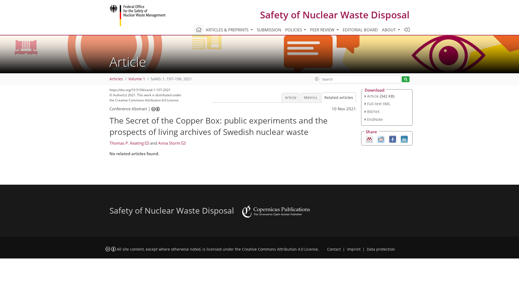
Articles (116, 79)
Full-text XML (378, 103)
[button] (317, 79)
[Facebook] (392, 138)
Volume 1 (136, 79)
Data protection (381, 249)
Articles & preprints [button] (227, 29)
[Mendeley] (369, 138)
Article (291, 97)
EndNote (375, 119)
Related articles (338, 97)
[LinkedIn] (404, 138)
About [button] (389, 29)
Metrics (310, 97)
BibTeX (373, 111)
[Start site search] (406, 79)
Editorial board (360, 29)
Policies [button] (294, 29)
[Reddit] (381, 138)
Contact (334, 249)
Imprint (354, 249)
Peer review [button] (322, 29)
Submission (269, 29)
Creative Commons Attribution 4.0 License (280, 249)
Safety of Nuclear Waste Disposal (335, 14)
